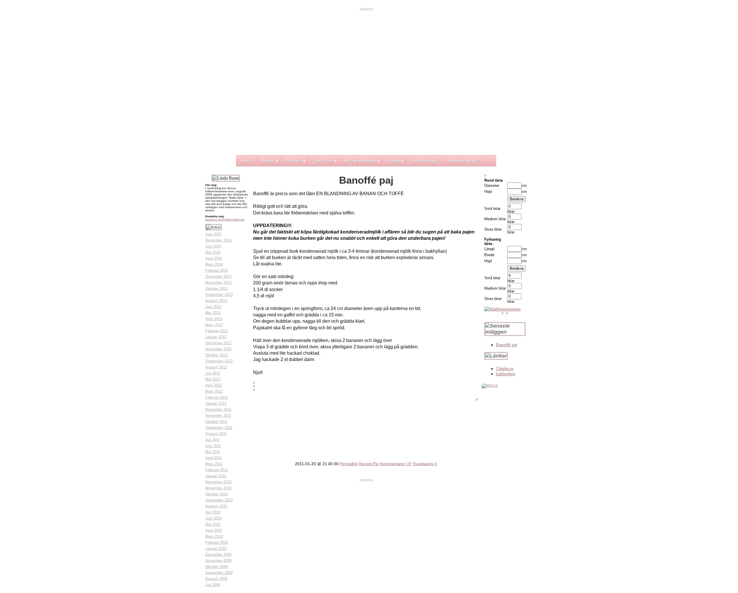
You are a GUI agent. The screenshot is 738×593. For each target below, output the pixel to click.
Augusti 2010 (216, 506)
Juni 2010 (213, 518)
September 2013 (219, 294)
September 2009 (219, 573)
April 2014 (213, 258)
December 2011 (218, 409)
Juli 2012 (212, 373)
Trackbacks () (425, 463)
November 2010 (218, 488)
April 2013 (213, 319)
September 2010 (219, 500)
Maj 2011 (212, 452)
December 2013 (218, 276)
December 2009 (218, 554)
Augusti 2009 (216, 579)
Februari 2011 (216, 470)
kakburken (505, 373)
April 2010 (213, 530)
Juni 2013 (213, 307)
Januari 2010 (216, 548)
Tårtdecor (504, 368)
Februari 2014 (216, 270)
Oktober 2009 (216, 567)
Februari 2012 (216, 397)
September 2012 (219, 361)
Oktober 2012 (216, 355)
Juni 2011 (213, 446)
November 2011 (218, 415)
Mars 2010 (214, 536)
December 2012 (218, 343)
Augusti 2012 (216, 367)
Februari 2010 (216, 542)
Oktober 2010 (216, 494)
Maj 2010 (213, 524)
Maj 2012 (213, 379)
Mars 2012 (214, 391)
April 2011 (213, 458)
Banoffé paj (506, 344)
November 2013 (218, 282)
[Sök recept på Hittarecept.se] (502, 309)
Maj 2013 (213, 313)
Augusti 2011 (216, 434)
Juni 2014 (213, 246)
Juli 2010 (212, 512)
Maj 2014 (213, 252)
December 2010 (218, 482)
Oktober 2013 (216, 288)
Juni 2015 (213, 234)
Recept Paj (369, 463)
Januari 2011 (215, 476)
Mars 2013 (214, 325)
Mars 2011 (214, 464)
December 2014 (218, 240)
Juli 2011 (212, 440)
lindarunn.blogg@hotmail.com (225, 219)
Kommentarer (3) (395, 463)
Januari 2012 (216, 403)
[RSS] (490, 385)
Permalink (349, 463)
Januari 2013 (216, 337)
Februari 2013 (216, 331)
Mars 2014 (214, 264)
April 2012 (213, 385)
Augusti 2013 (216, 301)
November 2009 (218, 560)
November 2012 (218, 349)
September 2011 (218, 427)
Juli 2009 (212, 585)
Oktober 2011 (216, 421)
